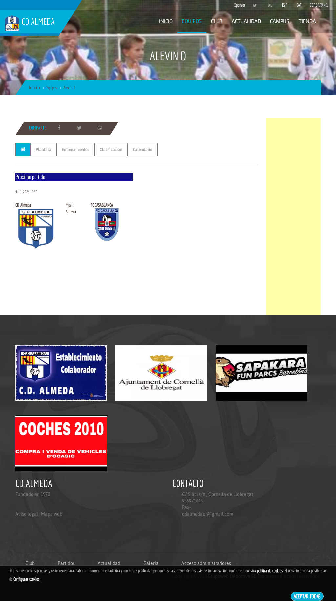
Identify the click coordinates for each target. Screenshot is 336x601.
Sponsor (238, 5)
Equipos (192, 21)
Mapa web (51, 514)
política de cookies (270, 570)
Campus (279, 21)
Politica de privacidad (30, 540)
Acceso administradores (206, 563)
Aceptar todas (307, 596)
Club (216, 21)
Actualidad (246, 21)
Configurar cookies (26, 579)
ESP (284, 5)
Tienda (307, 21)
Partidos (66, 563)
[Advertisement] (293, 216)
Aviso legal (26, 514)
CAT (299, 5)
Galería (150, 563)
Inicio (166, 21)
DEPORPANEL (313, 5)
